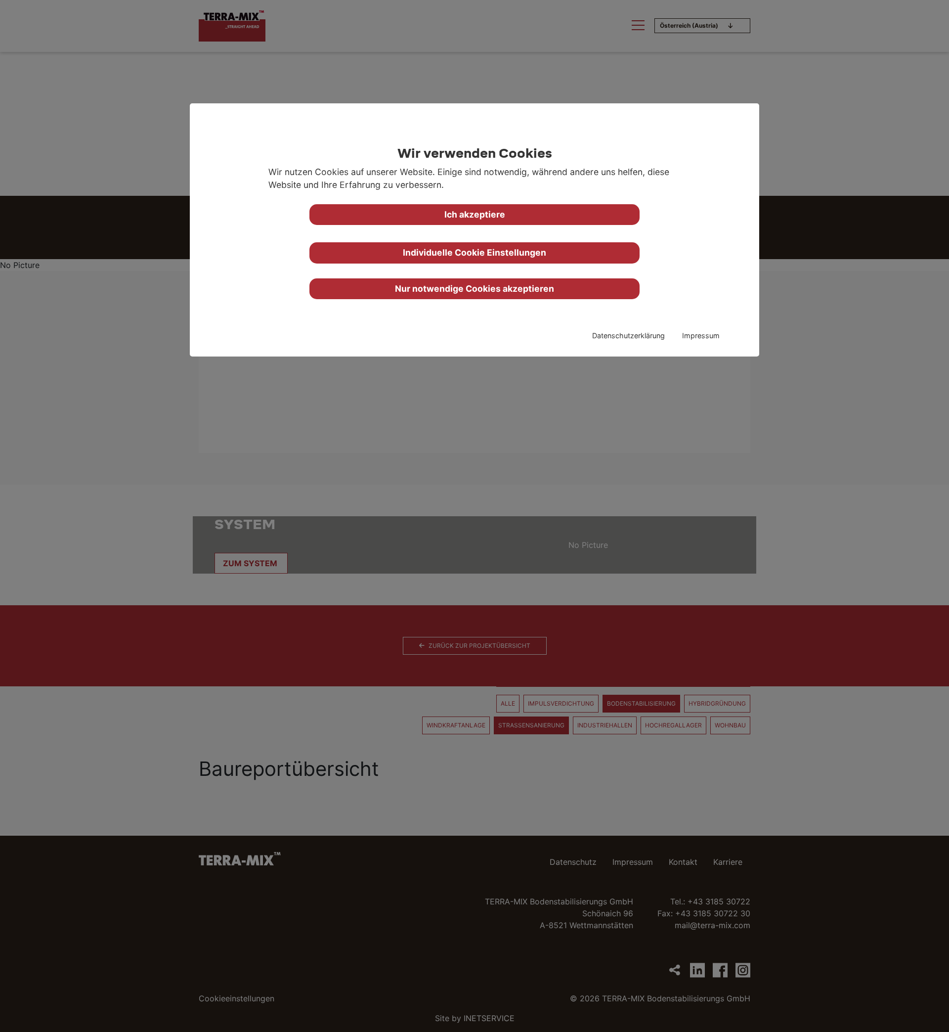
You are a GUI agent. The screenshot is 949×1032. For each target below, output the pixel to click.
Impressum (701, 335)
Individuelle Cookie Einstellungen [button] (474, 252)
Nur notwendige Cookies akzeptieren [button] (474, 288)
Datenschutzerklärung (628, 335)
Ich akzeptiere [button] (474, 214)
